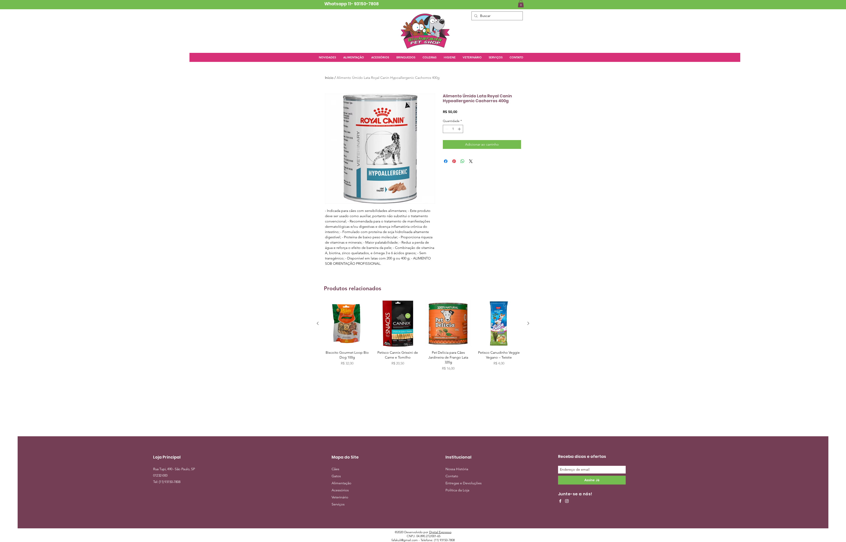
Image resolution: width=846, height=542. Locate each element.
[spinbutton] (453, 129)
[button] (521, 3)
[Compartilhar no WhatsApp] (462, 161)
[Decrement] (446, 129)
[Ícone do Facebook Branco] (560, 501)
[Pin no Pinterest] (454, 161)
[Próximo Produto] (528, 323)
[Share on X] (470, 161)
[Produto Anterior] (317, 323)
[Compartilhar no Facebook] (445, 161)
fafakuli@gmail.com (404, 540)
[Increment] (459, 129)
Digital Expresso (440, 532)
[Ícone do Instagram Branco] (566, 501)
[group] (423, 335)
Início (329, 78)
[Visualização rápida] (347, 323)
